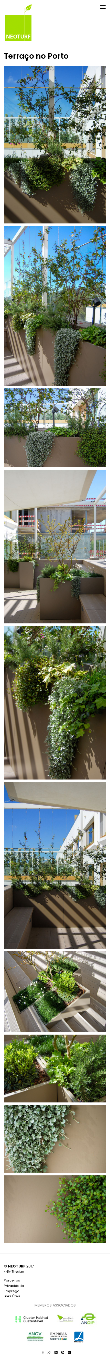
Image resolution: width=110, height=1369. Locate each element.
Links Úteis (12, 1296)
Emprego (11, 1291)
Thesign (18, 1271)
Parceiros (12, 1280)
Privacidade (14, 1285)
